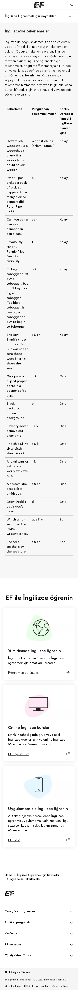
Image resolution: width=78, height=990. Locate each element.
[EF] (39, 5)
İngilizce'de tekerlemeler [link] (25, 879)
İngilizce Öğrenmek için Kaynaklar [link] (38, 875)
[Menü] (70, 16)
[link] (30, 16)
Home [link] (8, 875)
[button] (7, 5)
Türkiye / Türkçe (19, 972)
